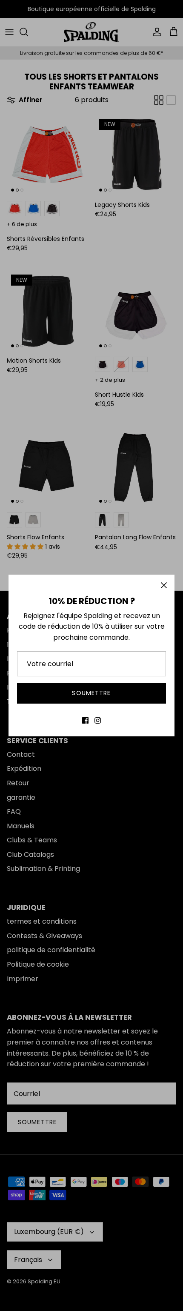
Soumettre (91, 693)
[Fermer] (163, 585)
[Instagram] (97, 720)
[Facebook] (85, 720)
